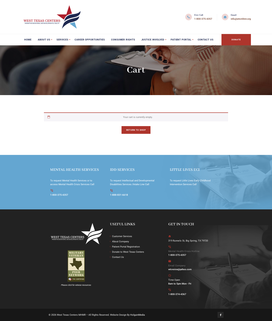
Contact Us (205, 39)
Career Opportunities (90, 39)
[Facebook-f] (220, 315)
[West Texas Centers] (51, 17)
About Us (44, 39)
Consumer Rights (123, 39)
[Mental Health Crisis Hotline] (169, 246)
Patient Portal (181, 39)
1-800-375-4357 (203, 18)
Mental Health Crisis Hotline (183, 251)
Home (27, 39)
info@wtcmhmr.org (241, 18)
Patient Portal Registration (126, 246)
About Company (120, 241)
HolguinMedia (137, 314)
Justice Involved (152, 39)
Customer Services (122, 236)
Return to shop (136, 130)
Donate (236, 39)
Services (62, 39)
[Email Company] (169, 261)
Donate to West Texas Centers (128, 251)
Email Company (176, 265)
